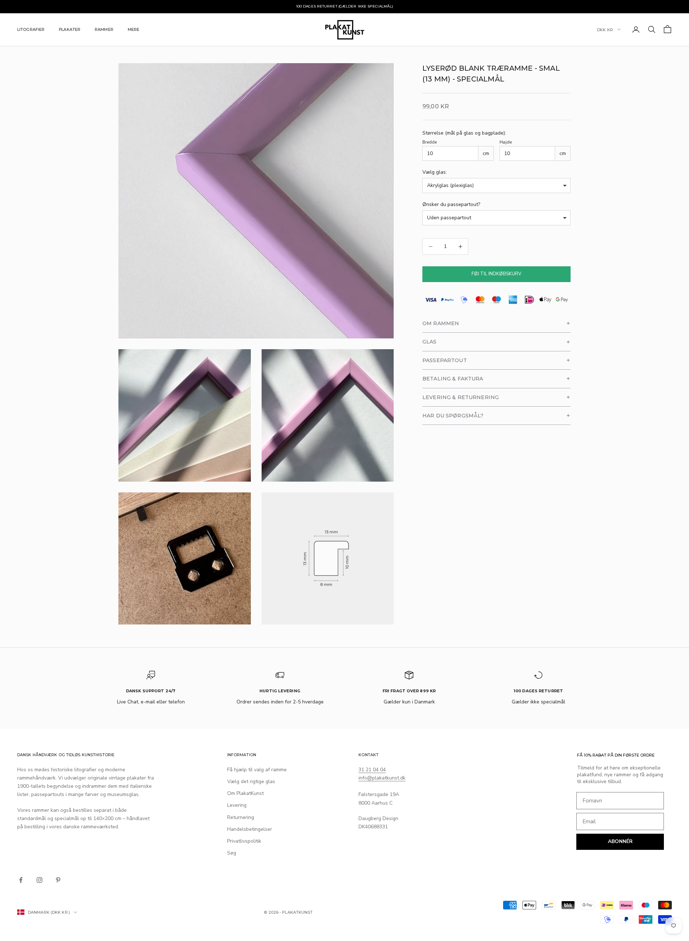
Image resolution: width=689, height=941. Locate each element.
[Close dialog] (394, 385)
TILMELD (344, 543)
